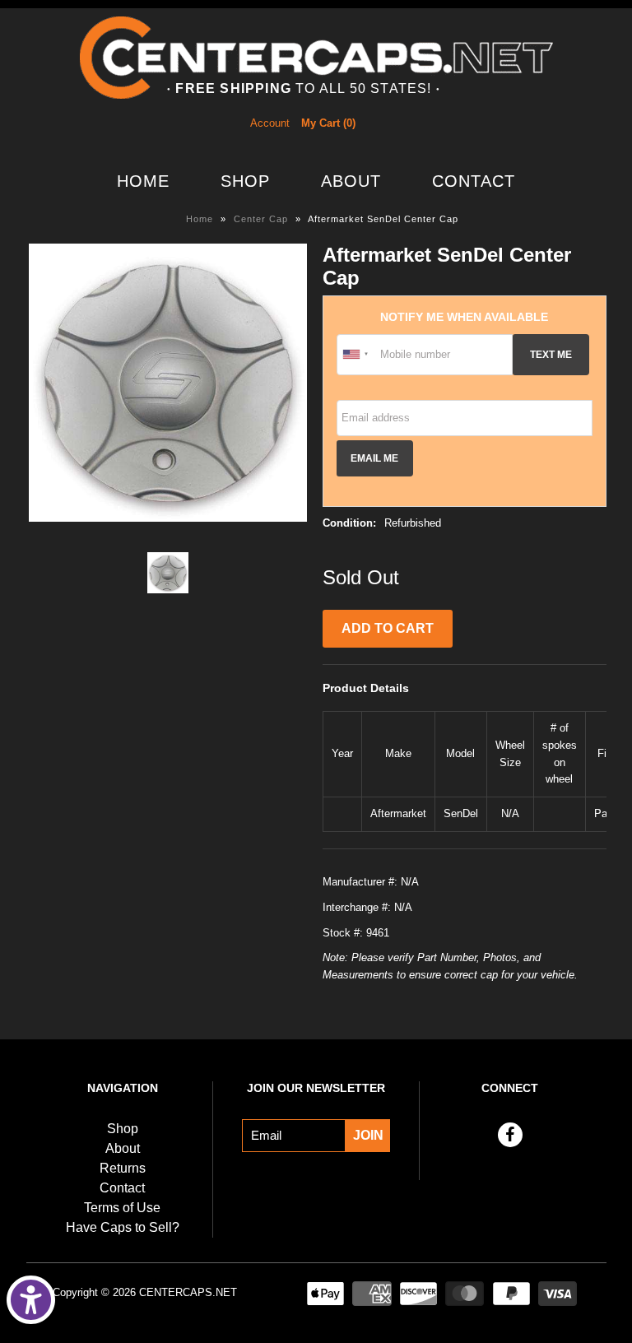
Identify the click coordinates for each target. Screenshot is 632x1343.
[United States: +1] (356, 354)
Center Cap (261, 219)
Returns (123, 1168)
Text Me (551, 354)
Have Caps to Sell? (122, 1227)
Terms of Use (122, 1208)
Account (270, 123)
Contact (473, 181)
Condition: (349, 523)
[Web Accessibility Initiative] (31, 1300)
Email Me (374, 458)
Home (143, 181)
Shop (245, 181)
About (351, 181)
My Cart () (328, 123)
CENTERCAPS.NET (188, 1292)
